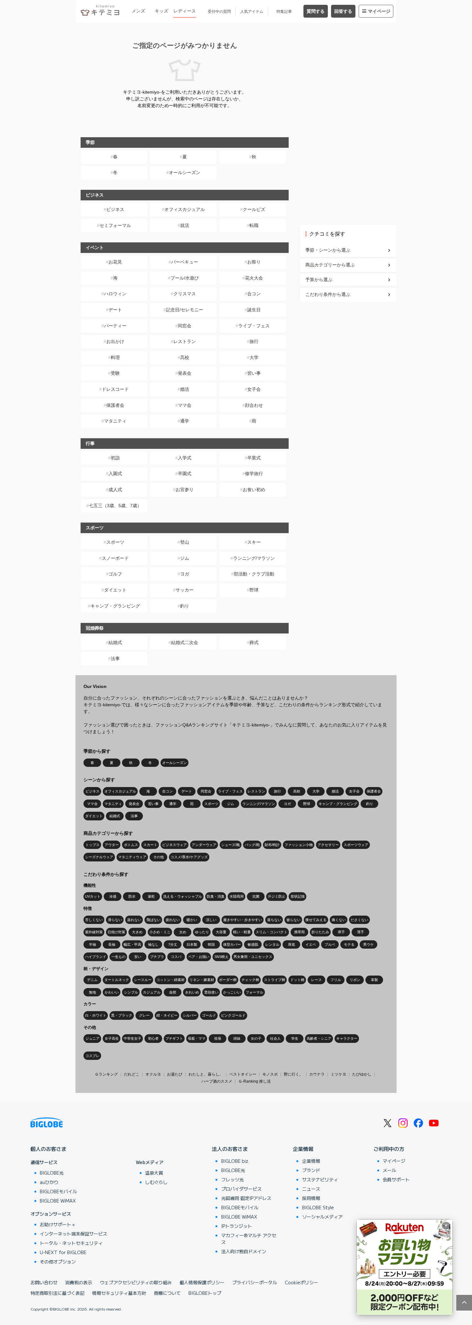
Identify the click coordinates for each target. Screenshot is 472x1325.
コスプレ (92, 1056)
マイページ (379, 11)
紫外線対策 (94, 932)
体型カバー (232, 944)
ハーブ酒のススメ (216, 1081)
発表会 (184, 373)
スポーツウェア (356, 845)
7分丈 (172, 944)
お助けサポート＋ (58, 1224)
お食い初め (254, 489)
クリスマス (184, 293)
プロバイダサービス (241, 1189)
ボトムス (131, 845)
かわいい (112, 992)
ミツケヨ (338, 1074)
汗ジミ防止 (276, 896)
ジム (184, 558)
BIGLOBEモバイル (58, 1191)
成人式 (115, 489)
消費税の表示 (78, 1282)
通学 (184, 420)
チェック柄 (250, 980)
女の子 (256, 1038)
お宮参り (185, 489)
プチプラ (157, 957)
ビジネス (115, 209)
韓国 (211, 944)
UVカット (93, 896)
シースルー (143, 980)
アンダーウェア (204, 845)
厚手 (341, 932)
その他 (158, 857)
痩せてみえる (316, 920)
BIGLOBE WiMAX (58, 1200)
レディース (184, 10)
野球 (253, 589)
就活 (184, 225)
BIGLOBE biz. (235, 1161)
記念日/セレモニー (184, 309)
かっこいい (232, 992)
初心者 (153, 1038)
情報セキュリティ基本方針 (119, 1293)
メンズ (138, 10)
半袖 (92, 944)
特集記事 (284, 11)
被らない (293, 920)
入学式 (184, 457)
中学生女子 (132, 1038)
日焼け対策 (116, 932)
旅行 (253, 341)
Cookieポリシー (301, 1282)
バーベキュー (184, 261)
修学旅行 (254, 473)
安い (137, 957)
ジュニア (92, 1038)
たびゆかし (361, 1074)
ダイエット (115, 589)
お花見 (115, 261)
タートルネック (116, 980)
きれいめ (192, 992)
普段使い (211, 992)
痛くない (339, 920)
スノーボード (115, 558)
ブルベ (330, 944)
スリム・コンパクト (271, 932)
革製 (374, 980)
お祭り (254, 261)
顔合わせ (254, 405)
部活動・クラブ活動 (254, 573)
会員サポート (396, 1179)
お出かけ (115, 341)
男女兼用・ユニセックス (252, 957)
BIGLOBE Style (318, 1207)
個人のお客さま (48, 1149)
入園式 (115, 473)
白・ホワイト (95, 1015)
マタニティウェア (132, 857)
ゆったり (202, 932)
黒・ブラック (121, 1015)
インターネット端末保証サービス (73, 1233)
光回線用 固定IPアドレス (246, 1198)
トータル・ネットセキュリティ (71, 1243)
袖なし (153, 944)
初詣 (115, 457)
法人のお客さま (230, 1149)
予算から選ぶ (318, 279)
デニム (92, 980)
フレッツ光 (232, 1179)
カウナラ (317, 1074)
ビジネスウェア (174, 845)
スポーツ (115, 542)
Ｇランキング (106, 1074)
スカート (150, 845)
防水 (131, 896)
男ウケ (368, 944)
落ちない (274, 920)
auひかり (49, 1182)
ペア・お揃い (198, 957)
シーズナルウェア (99, 857)
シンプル (131, 992)
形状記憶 (298, 896)
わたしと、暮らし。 (205, 1074)
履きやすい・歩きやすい (242, 920)
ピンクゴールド (233, 1015)
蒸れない (134, 920)
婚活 (184, 389)
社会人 (275, 1038)
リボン (355, 980)
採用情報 (311, 1198)
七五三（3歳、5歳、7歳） (115, 505)
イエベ (310, 944)
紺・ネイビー (167, 1015)
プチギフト (174, 1038)
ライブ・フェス (254, 325)
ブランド (311, 1170)
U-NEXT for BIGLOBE (63, 1252)
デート (115, 309)
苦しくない (94, 920)
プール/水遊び (184, 278)
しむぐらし (156, 1182)
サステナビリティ (320, 1179)
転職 (253, 225)
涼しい (211, 920)
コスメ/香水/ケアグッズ (189, 857)
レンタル (272, 944)
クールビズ (254, 209)
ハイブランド (95, 957)
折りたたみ (320, 932)
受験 (115, 373)
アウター (112, 845)
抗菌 (255, 896)
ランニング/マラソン (254, 558)
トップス (92, 845)
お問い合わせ (44, 1282)
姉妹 (236, 1038)
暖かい (192, 920)
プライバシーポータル (254, 1282)
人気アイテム (251, 11)
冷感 (112, 896)
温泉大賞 (154, 1173)
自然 (172, 992)
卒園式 (184, 473)
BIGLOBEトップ (204, 1293)
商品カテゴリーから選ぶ (330, 264)
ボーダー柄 (228, 980)
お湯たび (174, 1074)
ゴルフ (115, 573)
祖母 (217, 1038)
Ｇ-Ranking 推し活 (254, 1081)
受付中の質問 (219, 11)
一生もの (118, 957)
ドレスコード (115, 389)
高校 (184, 357)
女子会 (254, 389)
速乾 (151, 896)
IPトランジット (236, 1226)
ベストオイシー (242, 1074)
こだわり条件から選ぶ (327, 294)
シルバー (190, 1015)
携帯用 (299, 932)
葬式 (253, 642)
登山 (184, 542)
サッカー (185, 589)
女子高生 (112, 1038)
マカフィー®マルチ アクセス (248, 1238)
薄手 (360, 932)
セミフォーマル (115, 225)
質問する (316, 11)
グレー (144, 1015)
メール (389, 1170)
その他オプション (58, 1261)
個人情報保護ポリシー (201, 1282)
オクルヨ (153, 1074)
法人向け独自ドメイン (243, 1251)
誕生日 (254, 309)
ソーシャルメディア (322, 1216)
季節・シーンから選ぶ (327, 250)
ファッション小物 (298, 845)
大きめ (137, 932)
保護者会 (115, 405)
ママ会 (184, 405)
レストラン (184, 341)
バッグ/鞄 (252, 845)
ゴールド (209, 1015)
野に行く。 (293, 1074)
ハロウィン (115, 293)
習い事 (254, 373)
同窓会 (184, 325)
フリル (335, 980)
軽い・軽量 (242, 932)
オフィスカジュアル (184, 209)
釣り (184, 605)
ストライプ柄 (274, 980)
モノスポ (270, 1074)
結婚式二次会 (184, 642)
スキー (254, 542)
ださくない (359, 920)
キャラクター (346, 1038)
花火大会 (254, 278)
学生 (294, 1038)
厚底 (291, 944)
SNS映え (221, 957)
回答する (343, 11)
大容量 (221, 932)
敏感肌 (253, 944)
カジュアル (152, 992)
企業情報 (303, 1149)
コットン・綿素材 (170, 980)
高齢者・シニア (319, 1038)
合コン (254, 293)
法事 (115, 658)
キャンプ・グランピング (115, 605)
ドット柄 (297, 980)
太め (182, 932)
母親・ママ (196, 1038)
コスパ (176, 957)
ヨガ (184, 573)
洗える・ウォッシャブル (182, 896)
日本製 (192, 944)
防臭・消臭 (215, 896)
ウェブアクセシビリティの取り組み (136, 1282)
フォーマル (254, 992)
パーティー (115, 325)
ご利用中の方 (388, 1149)
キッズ (161, 10)
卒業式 (254, 457)
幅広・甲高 (132, 944)
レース (316, 980)
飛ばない (153, 920)
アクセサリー (328, 845)
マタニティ (115, 420)
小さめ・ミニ (159, 932)
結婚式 (115, 642)
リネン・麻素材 (201, 980)
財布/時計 (272, 845)
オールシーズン (184, 172)
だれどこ (131, 1074)
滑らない (115, 920)
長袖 (111, 944)
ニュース (311, 1189)
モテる (349, 944)
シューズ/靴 (230, 845)
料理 (115, 357)
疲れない (173, 920)
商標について (167, 1293)
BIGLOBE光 (52, 1173)
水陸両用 (237, 896)
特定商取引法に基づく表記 (57, 1293)
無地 (92, 992)
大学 (253, 357)
